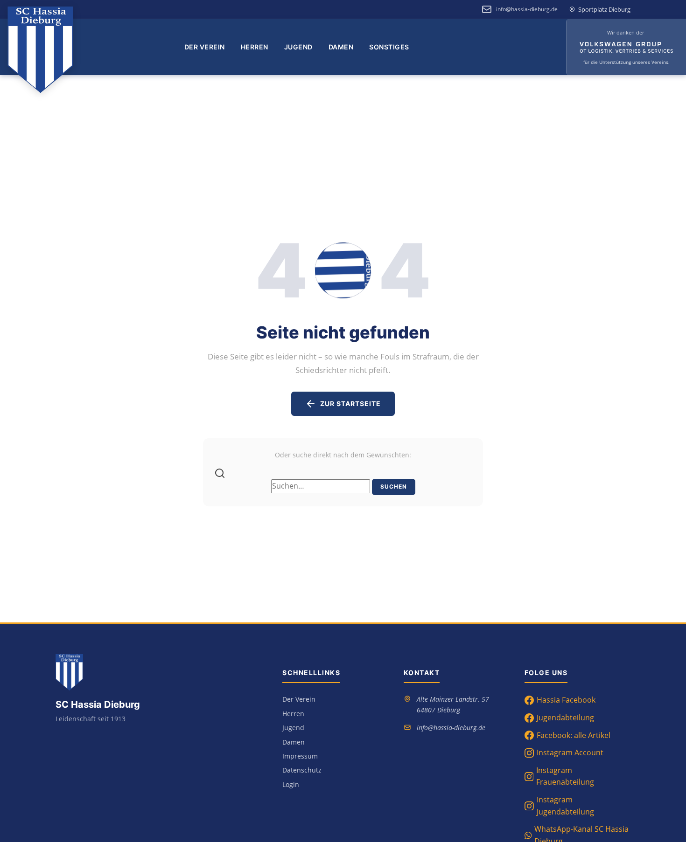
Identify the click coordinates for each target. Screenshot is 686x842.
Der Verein (204, 47)
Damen (341, 47)
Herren (254, 47)
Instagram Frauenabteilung (565, 776)
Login (290, 784)
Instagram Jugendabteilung (565, 805)
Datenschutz (302, 770)
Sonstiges (389, 47)
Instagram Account (570, 752)
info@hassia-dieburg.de (527, 9)
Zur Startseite (350, 403)
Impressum (300, 756)
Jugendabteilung (565, 717)
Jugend (298, 47)
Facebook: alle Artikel (573, 735)
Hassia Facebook (566, 700)
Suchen (393, 486)
